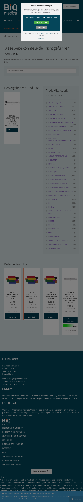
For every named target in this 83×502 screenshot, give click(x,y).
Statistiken (49, 18)
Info (38, 18)
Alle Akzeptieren (41, 23)
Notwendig (32, 18)
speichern (41, 28)
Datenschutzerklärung (45, 34)
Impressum (41, 38)
